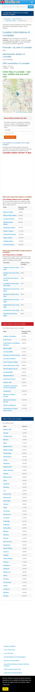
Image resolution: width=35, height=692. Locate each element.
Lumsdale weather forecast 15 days (17, 152)
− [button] (5, 83)
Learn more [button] (6, 684)
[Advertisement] (17, 175)
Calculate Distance (10, 137)
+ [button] (5, 81)
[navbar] (32, 2)
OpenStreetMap (23, 112)
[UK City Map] (10, 2)
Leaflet (17, 112)
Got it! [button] (5, 689)
